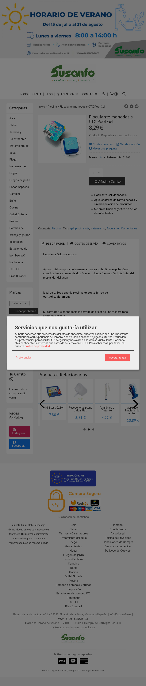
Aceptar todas (117, 357)
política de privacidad (37, 346)
